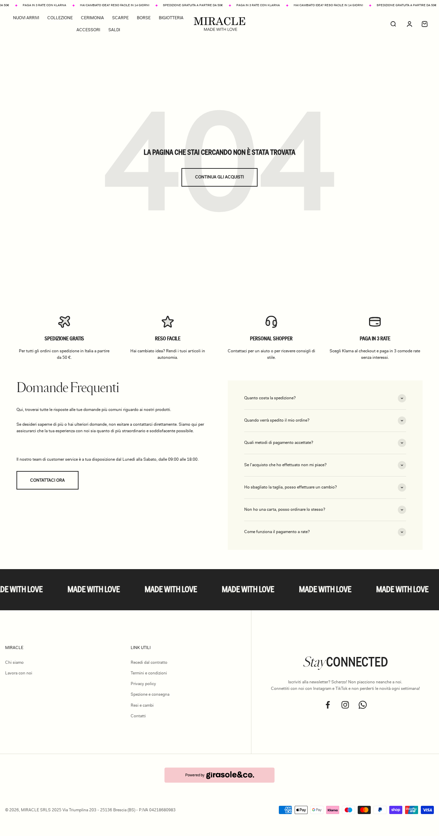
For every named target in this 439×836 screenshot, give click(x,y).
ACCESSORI (88, 30)
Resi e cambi (142, 705)
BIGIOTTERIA (171, 18)
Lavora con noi (18, 673)
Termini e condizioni (149, 673)
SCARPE (120, 18)
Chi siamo (14, 662)
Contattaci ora (47, 480)
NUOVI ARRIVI (26, 18)
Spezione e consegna (150, 694)
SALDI (114, 30)
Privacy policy (143, 684)
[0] (424, 24)
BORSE (144, 18)
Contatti (138, 716)
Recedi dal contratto (149, 662)
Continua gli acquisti (219, 177)
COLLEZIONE (60, 18)
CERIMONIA (92, 18)
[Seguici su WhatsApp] (362, 704)
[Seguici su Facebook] (327, 704)
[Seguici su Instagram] (345, 704)
